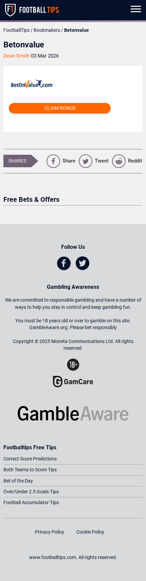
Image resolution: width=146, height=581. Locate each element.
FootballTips (16, 30)
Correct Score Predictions (30, 458)
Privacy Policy (49, 532)
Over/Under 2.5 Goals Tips (31, 491)
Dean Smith (16, 56)
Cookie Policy (90, 532)
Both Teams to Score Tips (30, 469)
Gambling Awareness (73, 287)
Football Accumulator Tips (31, 502)
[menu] (136, 10)
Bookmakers (47, 30)
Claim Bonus (59, 108)
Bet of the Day (18, 480)
